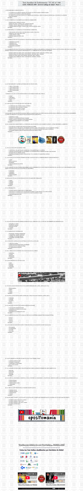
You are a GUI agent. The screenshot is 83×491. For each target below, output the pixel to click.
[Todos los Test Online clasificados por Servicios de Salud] (41, 451)
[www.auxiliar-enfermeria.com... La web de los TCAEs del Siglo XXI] (35, 143)
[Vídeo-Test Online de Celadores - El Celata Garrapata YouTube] (55, 485)
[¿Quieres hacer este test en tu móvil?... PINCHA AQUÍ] (41, 445)
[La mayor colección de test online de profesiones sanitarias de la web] (49, 143)
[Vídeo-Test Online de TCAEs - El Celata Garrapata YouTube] (27, 485)
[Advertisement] (41, 71)
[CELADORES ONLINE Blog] (42, 143)
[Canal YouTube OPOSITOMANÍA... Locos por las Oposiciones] (41, 421)
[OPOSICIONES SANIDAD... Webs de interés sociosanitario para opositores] (29, 143)
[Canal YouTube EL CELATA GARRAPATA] (61, 143)
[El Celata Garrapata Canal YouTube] (41, 482)
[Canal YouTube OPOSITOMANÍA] (22, 143)
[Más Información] (54, 488)
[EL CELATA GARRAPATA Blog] (54, 143)
